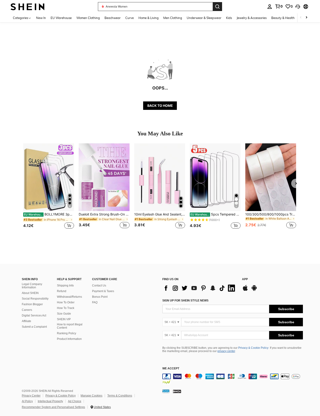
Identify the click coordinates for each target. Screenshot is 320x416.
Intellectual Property (50, 401)
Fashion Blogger (32, 304)
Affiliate (26, 321)
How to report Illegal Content (69, 326)
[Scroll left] (300, 17)
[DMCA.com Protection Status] (177, 391)
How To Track (65, 308)
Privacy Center (31, 395)
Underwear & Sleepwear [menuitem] (204, 18)
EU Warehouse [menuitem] (61, 18)
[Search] (217, 6)
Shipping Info (65, 285)
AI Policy (27, 401)
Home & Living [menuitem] (148, 18)
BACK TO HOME (160, 106)
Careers (27, 310)
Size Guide (64, 313)
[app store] (245, 290)
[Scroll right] (306, 17)
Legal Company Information (32, 285)
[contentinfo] (232, 379)
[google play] (254, 290)
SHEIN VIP (64, 319)
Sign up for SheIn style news (185, 300)
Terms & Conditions (119, 395)
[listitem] (48, 188)
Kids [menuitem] (229, 18)
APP (245, 279)
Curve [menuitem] (129, 18)
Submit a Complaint (34, 326)
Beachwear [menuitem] (112, 18)
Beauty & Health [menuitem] (283, 18)
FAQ (94, 302)
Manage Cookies (91, 395)
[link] (279, 6)
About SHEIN (30, 293)
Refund (61, 291)
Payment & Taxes (103, 291)
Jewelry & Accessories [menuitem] (252, 18)
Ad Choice (74, 401)
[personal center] (269, 6)
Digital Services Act (34, 315)
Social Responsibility (35, 298)
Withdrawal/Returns (69, 296)
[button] (298, 6)
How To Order (65, 302)
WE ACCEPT (170, 368)
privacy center (226, 351)
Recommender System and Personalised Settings (53, 407)
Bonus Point (100, 296)
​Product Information (69, 339)
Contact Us (99, 285)
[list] (199, 288)
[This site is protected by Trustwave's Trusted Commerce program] (165, 391)
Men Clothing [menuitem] (172, 18)
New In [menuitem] (41, 18)
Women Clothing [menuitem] (88, 18)
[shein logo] (28, 6)
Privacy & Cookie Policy (253, 347)
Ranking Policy (66, 333)
